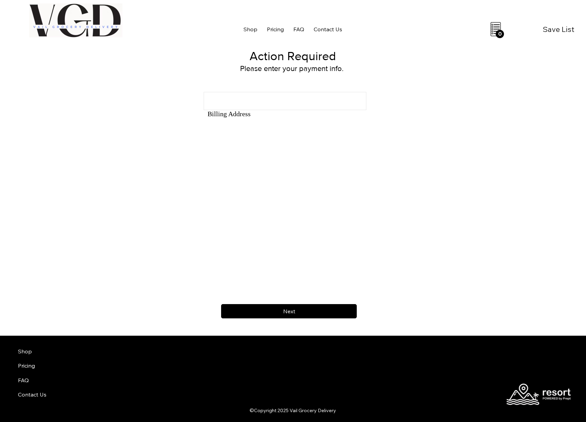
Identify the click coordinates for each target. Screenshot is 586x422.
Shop (25, 351)
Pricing (26, 365)
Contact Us (32, 394)
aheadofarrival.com (356, 415)
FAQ (23, 380)
